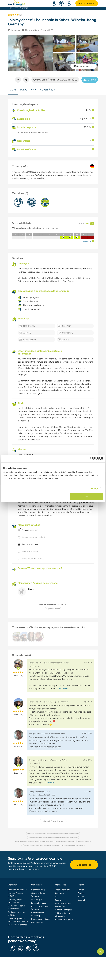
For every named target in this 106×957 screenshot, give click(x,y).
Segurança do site (53, 609)
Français (81, 896)
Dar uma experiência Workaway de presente (18, 919)
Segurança (24, 8)
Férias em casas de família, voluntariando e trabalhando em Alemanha (53, 834)
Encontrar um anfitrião (17, 889)
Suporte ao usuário (62, 889)
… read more (61, 688)
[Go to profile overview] (53, 636)
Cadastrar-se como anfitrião (16, 913)
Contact (91, 79)
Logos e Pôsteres (38, 903)
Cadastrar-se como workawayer (16, 907)
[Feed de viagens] (61, 3)
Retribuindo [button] (13, 8)
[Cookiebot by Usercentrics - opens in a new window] (91, 458)
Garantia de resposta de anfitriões (63, 904)
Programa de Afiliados (40, 919)
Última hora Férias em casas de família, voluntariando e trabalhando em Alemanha (53, 845)
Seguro (58, 900)
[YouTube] (20, 948)
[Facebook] (12, 948)
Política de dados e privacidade (62, 914)
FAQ (56, 896)
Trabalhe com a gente (64, 919)
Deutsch (81, 893)
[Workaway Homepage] (17, 2)
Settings (94, 488)
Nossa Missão (37, 922)
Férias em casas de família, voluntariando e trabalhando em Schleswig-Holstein (44, 841)
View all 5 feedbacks (53, 821)
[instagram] (28, 948)
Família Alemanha (84, 841)
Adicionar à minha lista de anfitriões (56, 79)
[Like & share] (26, 80)
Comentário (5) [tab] (48, 89)
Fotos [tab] (23, 89)
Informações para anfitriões (15, 894)
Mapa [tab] (33, 89)
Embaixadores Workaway (37, 914)
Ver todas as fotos (84, 66)
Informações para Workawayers (15, 900)
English (81, 889)
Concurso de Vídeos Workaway (39, 907)
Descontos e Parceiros (17, 924)
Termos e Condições (63, 909)
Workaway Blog (38, 889)
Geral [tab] (13, 89)
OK (86, 496)
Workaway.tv (36, 899)
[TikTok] (36, 947)
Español (81, 900)
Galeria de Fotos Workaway (38, 894)
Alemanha (15, 30)
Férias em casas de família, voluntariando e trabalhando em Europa (53, 838)
